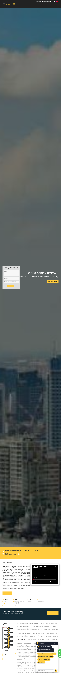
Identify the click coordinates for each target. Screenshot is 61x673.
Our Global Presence (48, 4)
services (33, 4)
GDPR (26, 573)
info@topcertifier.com (46, 1)
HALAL (16, 575)
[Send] (56, 670)
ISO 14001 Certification (37, 638)
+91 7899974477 (38, 1)
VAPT (23, 575)
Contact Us (55, 4)
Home (25, 4)
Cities (41, 4)
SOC (24, 573)
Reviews (37, 4)
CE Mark (6, 575)
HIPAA (13, 575)
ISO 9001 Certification (45, 627)
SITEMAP (22, 553)
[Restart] (54, 643)
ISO (21, 573)
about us (29, 4)
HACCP (10, 575)
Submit (10, 286)
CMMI (20, 575)
